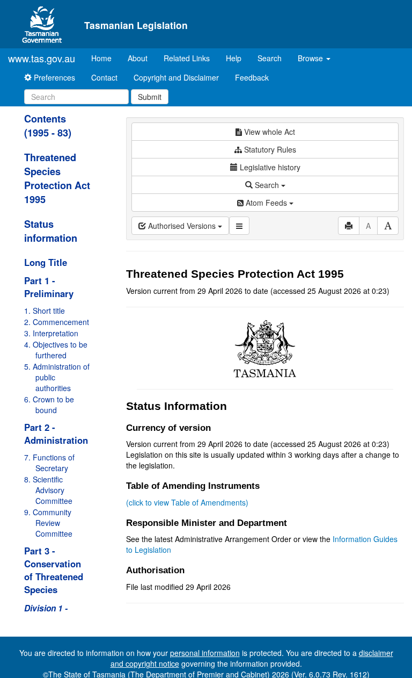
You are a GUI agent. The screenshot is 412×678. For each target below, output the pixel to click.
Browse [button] (311, 58)
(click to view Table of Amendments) (187, 502)
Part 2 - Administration (56, 433)
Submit (149, 96)
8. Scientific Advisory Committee (48, 490)
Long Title (45, 262)
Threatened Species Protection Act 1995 (57, 178)
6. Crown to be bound (49, 404)
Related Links (187, 58)
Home (105, 57)
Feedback (252, 77)
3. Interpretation (51, 333)
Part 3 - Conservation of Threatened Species (53, 570)
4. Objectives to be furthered (55, 349)
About (138, 58)
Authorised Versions (182, 225)
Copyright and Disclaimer (176, 77)
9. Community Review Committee (48, 523)
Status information (50, 231)
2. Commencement (56, 321)
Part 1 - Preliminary (48, 287)
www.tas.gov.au (41, 58)
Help (233, 58)
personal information (205, 652)
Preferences (53, 77)
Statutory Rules (269, 149)
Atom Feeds (266, 202)
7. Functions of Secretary (49, 462)
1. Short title (44, 310)
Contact (104, 77)
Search (270, 58)
